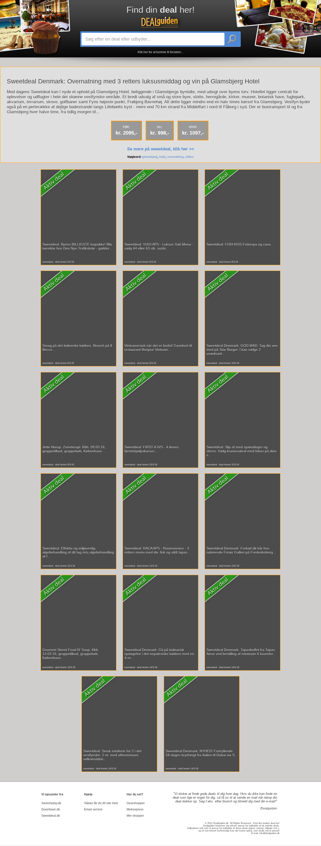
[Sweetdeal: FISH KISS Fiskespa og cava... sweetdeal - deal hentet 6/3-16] (242, 219)
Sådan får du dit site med (101, 803)
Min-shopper (135, 815)
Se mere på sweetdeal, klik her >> (160, 149)
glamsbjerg (149, 157)
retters (189, 157)
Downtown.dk (50, 809)
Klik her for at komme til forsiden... (160, 52)
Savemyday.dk (51, 803)
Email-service (93, 809)
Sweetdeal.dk (50, 815)
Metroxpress (135, 809)
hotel (162, 157)
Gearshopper (136, 803)
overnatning (175, 157)
